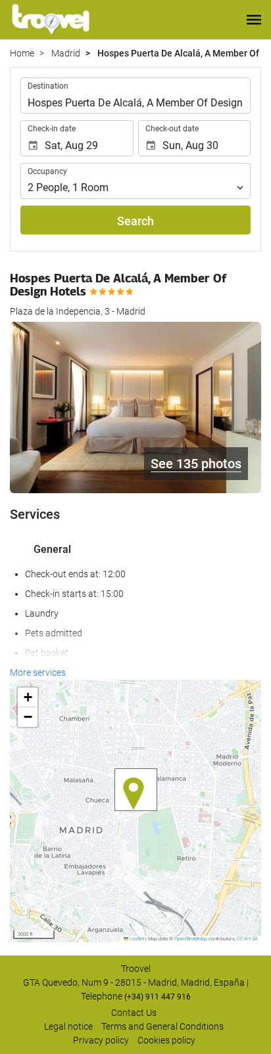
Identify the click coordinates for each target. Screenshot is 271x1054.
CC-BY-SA (247, 939)
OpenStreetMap (190, 939)
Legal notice (68, 1026)
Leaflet (136, 939)
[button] (254, 19)
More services (38, 672)
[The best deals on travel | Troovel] (50, 19)
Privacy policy (101, 1040)
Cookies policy (166, 1040)
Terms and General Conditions (162, 1026)
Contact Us (134, 1012)
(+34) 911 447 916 (157, 996)
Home (22, 53)
